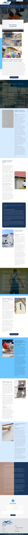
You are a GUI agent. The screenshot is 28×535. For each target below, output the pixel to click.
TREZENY (14, 485)
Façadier (25, 6)
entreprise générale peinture (11, 6)
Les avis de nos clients (5, 532)
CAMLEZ (13, 487)
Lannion (3, 527)
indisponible (17, 527)
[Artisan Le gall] (6, 3)
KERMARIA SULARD (7, 487)
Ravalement (1, 6)
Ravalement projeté (5, 6)
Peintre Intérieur (17, 6)
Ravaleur (19, 6)
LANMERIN (11, 487)
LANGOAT (16, 487)
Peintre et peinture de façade (14, 6)
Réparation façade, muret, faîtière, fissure (22, 6)
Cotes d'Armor (4, 528)
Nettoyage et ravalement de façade (8, 6)
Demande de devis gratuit (14, 77)
